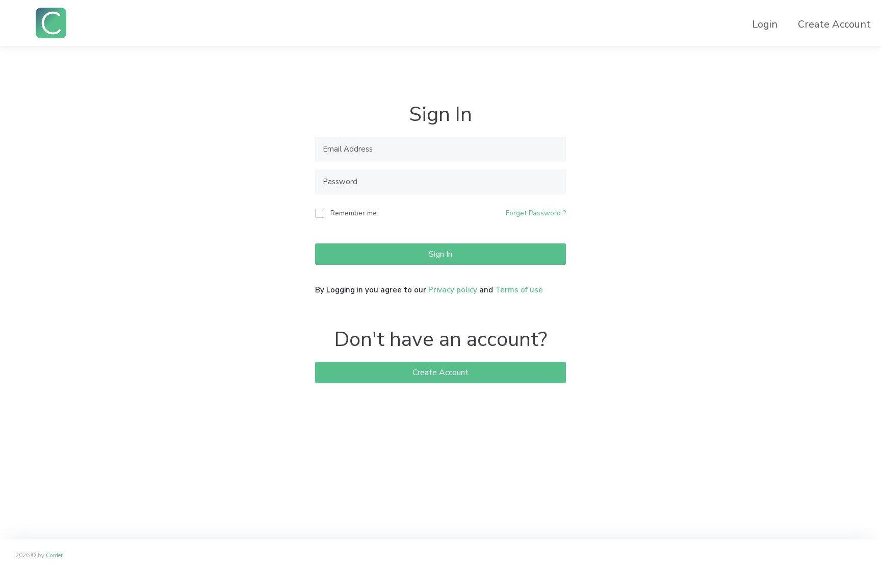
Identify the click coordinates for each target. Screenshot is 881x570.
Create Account (440, 372)
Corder (54, 555)
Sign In (440, 254)
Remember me (353, 213)
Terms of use (519, 290)
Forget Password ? (536, 213)
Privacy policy (452, 290)
